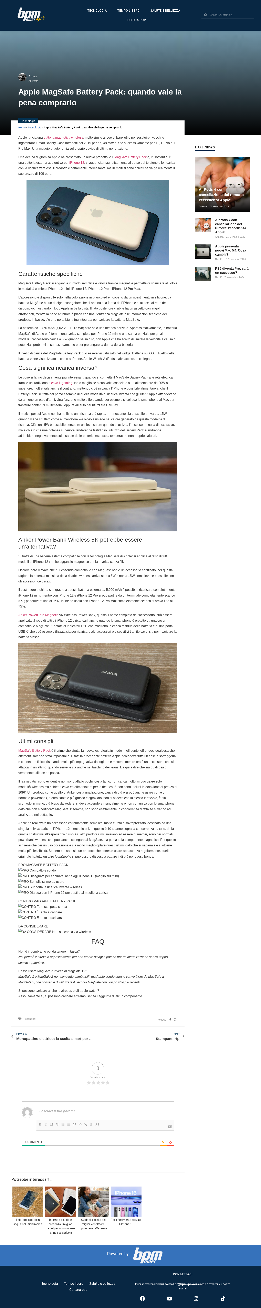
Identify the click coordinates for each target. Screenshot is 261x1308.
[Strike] (57, 1124)
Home (21, 127)
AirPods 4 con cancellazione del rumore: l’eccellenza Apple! (221, 194)
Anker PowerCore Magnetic (38, 615)
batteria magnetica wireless (63, 137)
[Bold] (40, 1124)
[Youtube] (169, 1299)
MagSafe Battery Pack (130, 157)
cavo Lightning (61, 383)
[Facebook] (142, 1299)
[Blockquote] (74, 1124)
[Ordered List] (63, 1124)
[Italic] (46, 1124)
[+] (97, 1123)
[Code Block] (80, 1124)
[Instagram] (196, 1299)
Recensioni (29, 1018)
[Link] (86, 1124)
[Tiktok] (223, 1299)
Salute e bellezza (165, 10)
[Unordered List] (69, 1124)
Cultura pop (136, 20)
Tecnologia (97, 10)
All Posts (33, 81)
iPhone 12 (76, 162)
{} (91, 1123)
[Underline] (51, 1124)
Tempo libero (128, 10)
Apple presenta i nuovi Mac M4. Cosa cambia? (230, 250)
